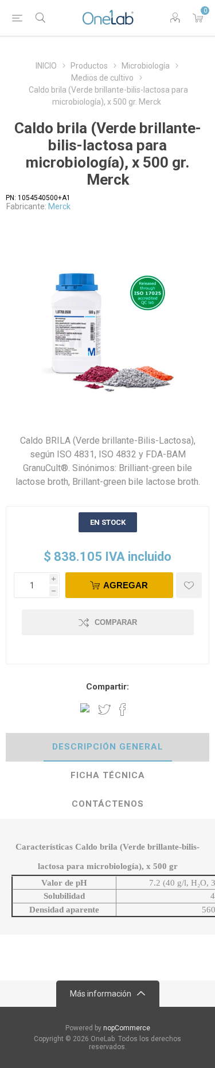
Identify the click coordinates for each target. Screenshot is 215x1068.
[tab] (107, 747)
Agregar (125, 585)
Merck (59, 206)
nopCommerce (126, 1028)
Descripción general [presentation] (107, 747)
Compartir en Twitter (104, 709)
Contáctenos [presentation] (108, 804)
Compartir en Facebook (122, 709)
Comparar (116, 622)
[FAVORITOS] (189, 585)
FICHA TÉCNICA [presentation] (108, 775)
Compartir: (107, 687)
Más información (100, 993)
